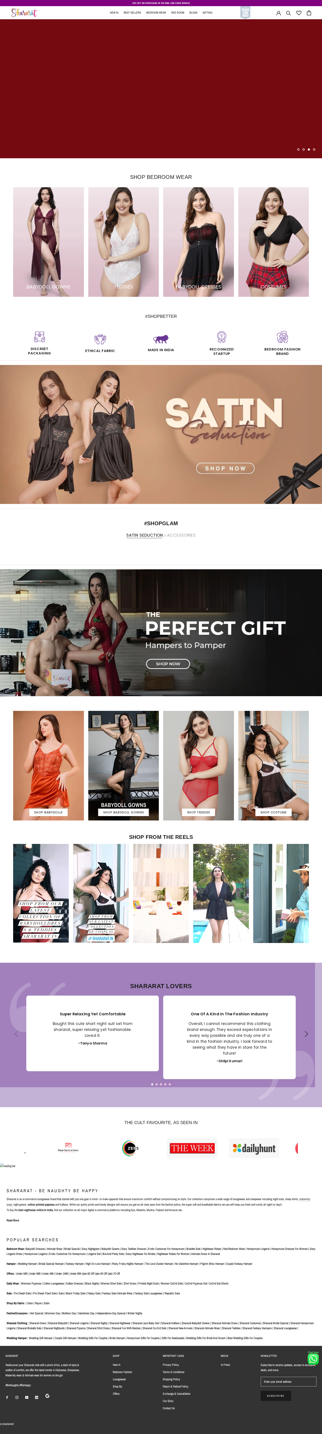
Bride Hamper (117, 1338)
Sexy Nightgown (90, 1249)
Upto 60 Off (88, 1274)
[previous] (5, 544)
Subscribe (276, 1396)
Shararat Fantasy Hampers (257, 1328)
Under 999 (34, 1274)
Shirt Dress (130, 1283)
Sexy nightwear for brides (140, 1254)
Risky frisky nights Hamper (127, 1264)
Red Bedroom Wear (234, 1249)
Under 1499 (61, 1274)
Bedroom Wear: (16, 1249)
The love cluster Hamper (159, 1264)
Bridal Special (72, 1249)
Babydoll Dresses (35, 1249)
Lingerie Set (94, 1254)
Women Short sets (111, 1283)
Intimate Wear (54, 1249)
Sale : (10, 1293)
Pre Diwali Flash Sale (45, 1293)
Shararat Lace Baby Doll (146, 1323)
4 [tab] (165, 1084)
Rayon (38, 1303)
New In (114, 12)
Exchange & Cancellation (176, 1394)
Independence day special (111, 1313)
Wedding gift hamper (41, 1338)
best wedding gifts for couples (245, 1338)
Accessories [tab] (181, 535)
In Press (225, 1365)
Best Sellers (132, 12)
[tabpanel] (92, 1033)
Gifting (207, 12)
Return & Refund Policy (175, 1386)
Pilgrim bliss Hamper (212, 1264)
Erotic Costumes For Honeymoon (67, 1254)
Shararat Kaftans (170, 1323)
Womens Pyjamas (31, 1283)
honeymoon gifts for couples (143, 1338)
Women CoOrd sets (172, 1283)
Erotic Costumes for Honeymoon (166, 1249)
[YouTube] (26, 1397)
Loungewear (119, 1379)
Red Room (177, 12)
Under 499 (47, 1274)
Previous (14, 1037)
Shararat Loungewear (285, 1328)
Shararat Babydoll (58, 1323)
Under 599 (21, 1274)
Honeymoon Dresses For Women (289, 1249)
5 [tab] (170, 1084)
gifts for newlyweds (173, 1338)
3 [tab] (161, 1084)
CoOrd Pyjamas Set (196, 1283)
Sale (61, 1293)
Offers (116, 1394)
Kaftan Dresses (74, 1283)
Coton (30, 1303)
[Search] (288, 13)
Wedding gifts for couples (93, 1338)
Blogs (193, 12)
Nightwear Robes (212, 1249)
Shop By (117, 1386)
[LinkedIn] (36, 1397)
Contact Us (169, 1408)
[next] (317, 544)
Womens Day (52, 1313)
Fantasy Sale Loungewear (148, 1293)
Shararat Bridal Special (275, 1323)
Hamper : (12, 1264)
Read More (13, 1220)
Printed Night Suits (148, 1283)
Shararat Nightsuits (54, 1328)
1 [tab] (152, 1084)
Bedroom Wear (156, 12)
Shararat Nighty (99, 1323)
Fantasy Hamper (75, 1264)
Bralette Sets (193, 1249)
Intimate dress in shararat (205, 1254)
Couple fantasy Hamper (239, 1264)
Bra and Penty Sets (113, 1254)
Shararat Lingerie (79, 1323)
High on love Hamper (98, 1264)
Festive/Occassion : (18, 1313)
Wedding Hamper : (17, 1338)
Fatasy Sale (93, 1293)
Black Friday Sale (75, 1293)
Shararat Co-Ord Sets (154, 1328)
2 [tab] (156, 1084)
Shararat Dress (37, 1323)
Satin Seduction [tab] (144, 535)
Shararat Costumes (250, 1323)
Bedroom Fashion (122, 1372)
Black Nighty (92, 1283)
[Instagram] (16, 1397)
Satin (47, 1303)
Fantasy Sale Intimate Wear (117, 1293)
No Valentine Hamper (186, 1264)
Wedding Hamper (27, 1264)
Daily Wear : (13, 1283)
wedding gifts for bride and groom (206, 1338)
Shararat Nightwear (120, 1323)
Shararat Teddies (231, 1328)
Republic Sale (172, 1293)
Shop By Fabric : (16, 1303)
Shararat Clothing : (18, 1323)
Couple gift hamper (65, 1338)
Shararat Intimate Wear (207, 1328)
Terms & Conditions (173, 1372)
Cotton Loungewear (53, 1283)
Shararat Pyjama (76, 1328)
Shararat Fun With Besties (126, 1328)
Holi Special (36, 1313)
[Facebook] (7, 1397)
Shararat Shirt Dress (98, 1328)
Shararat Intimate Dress (225, 1323)
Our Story (168, 1401)
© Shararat (7, 1424)
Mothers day (69, 1313)
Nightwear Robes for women (173, 1254)
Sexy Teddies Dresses (133, 1249)
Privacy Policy (171, 1365)
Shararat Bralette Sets (29, 1328)
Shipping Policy (171, 1379)
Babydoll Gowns (110, 1249)
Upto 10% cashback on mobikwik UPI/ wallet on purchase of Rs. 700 (161, 3)
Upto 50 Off (101, 1274)
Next (305, 1037)
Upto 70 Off (114, 1274)
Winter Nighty (134, 1313)
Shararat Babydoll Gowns (196, 1323)
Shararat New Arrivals (180, 1328)
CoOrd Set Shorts (218, 1283)
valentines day (86, 1313)
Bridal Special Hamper (51, 1264)
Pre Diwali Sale (22, 1293)
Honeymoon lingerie (258, 1249)
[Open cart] (309, 12)
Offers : (11, 1274)
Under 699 (75, 1274)
